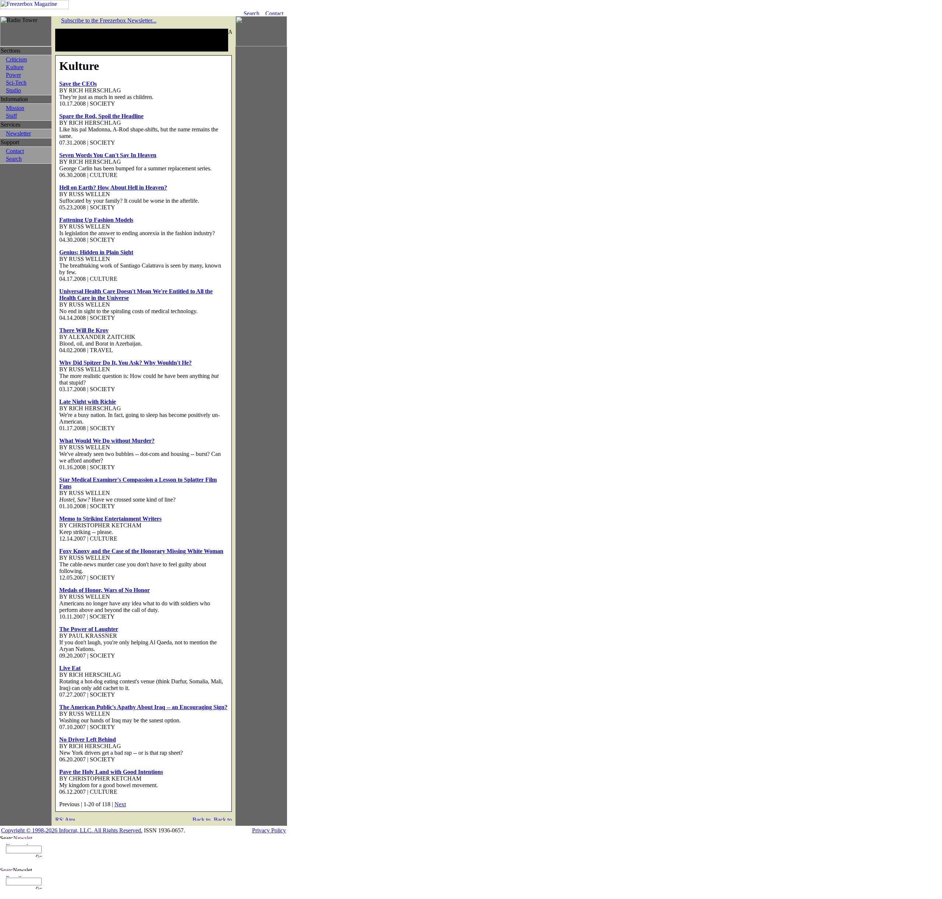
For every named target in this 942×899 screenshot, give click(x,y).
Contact (15, 151)
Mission (15, 108)
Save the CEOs (78, 84)
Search (14, 159)
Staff (11, 116)
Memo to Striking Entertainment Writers (110, 519)
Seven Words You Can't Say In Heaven (107, 155)
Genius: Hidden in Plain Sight (96, 252)
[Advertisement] (142, 40)
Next (120, 804)
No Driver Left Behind (87, 739)
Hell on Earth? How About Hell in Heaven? (113, 187)
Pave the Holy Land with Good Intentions (111, 772)
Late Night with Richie (87, 402)
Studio (13, 90)
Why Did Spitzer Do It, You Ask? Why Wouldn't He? (125, 363)
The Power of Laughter (88, 629)
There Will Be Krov (84, 330)
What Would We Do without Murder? (107, 441)
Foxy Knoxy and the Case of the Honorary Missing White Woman (141, 551)
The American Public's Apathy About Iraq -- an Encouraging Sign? (143, 707)
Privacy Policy (269, 830)
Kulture (15, 67)
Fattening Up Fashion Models (96, 220)
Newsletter (18, 133)
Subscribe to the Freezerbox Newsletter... (108, 20)
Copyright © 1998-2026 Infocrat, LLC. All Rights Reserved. (71, 830)
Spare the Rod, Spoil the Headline (101, 116)
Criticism (16, 59)
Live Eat (70, 668)
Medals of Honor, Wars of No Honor (104, 590)
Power (13, 75)
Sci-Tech (16, 82)
